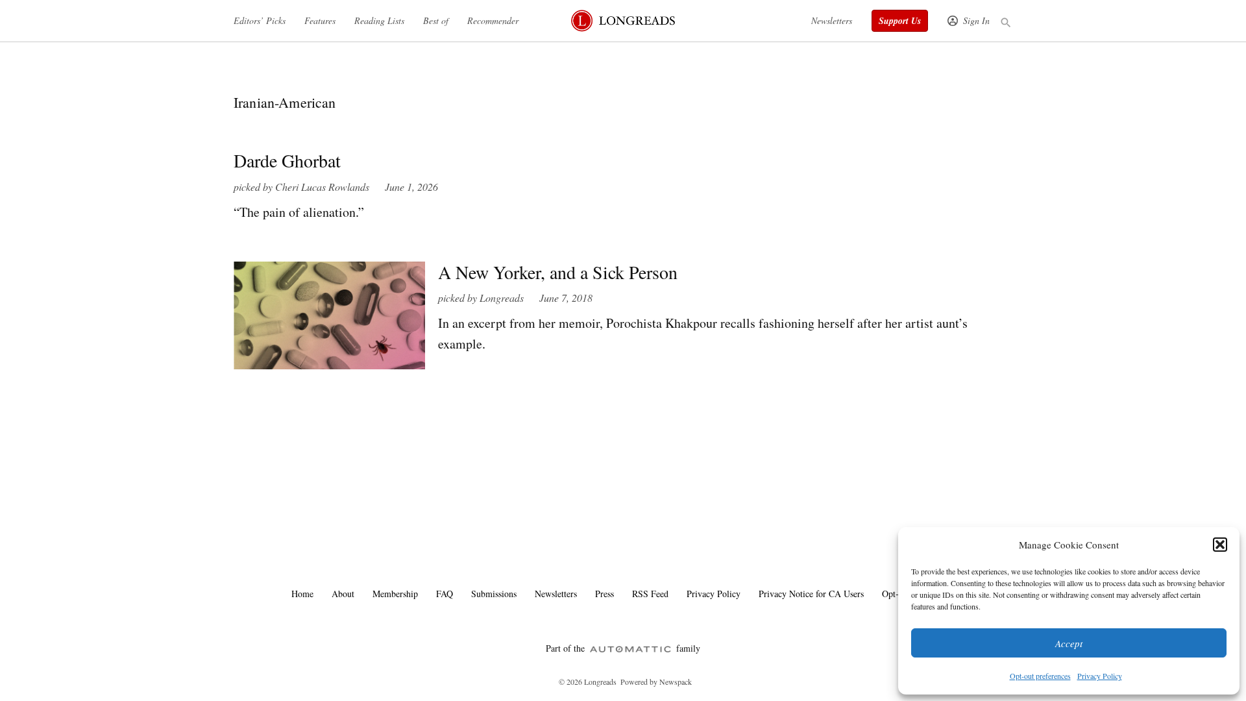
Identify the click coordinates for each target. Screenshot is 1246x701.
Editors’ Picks (260, 20)
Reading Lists (379, 20)
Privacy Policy (1099, 675)
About (343, 593)
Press (604, 593)
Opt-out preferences (1040, 675)
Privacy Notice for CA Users (811, 593)
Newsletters (831, 20)
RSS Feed (650, 593)
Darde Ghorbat (287, 160)
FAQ (444, 593)
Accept (1068, 643)
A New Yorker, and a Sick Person (558, 272)
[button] (1220, 544)
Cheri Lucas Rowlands (322, 186)
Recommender (493, 20)
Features (320, 20)
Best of (435, 20)
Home (302, 593)
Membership (395, 593)
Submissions (494, 593)
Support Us (900, 20)
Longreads (502, 297)
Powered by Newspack (656, 681)
